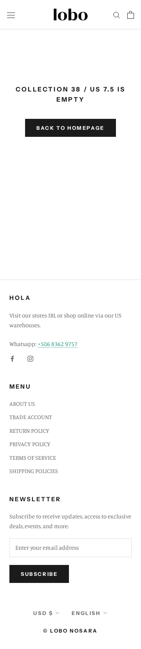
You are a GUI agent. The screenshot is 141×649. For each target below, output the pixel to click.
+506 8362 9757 (58, 344)
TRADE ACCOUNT (30, 417)
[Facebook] (12, 358)
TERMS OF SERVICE (32, 457)
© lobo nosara (70, 630)
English (86, 613)
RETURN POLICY (29, 430)
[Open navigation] (11, 14)
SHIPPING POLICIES (33, 471)
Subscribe (39, 574)
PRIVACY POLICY (30, 444)
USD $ (43, 613)
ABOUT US (22, 403)
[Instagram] (30, 358)
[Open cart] (130, 15)
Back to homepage (70, 128)
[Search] (116, 14)
